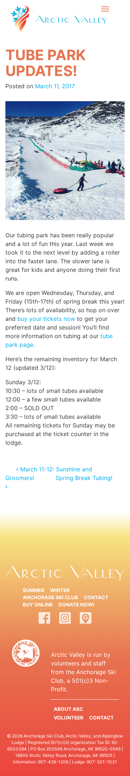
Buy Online (38, 604)
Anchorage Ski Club (50, 597)
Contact (96, 597)
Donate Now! (76, 604)
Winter (60, 590)
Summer (33, 590)
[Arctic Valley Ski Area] (20, 18)
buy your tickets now (46, 318)
